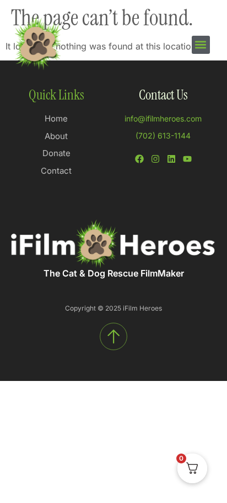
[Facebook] (139, 158)
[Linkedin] (171, 158)
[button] (201, 45)
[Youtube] (187, 158)
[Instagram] (155, 158)
